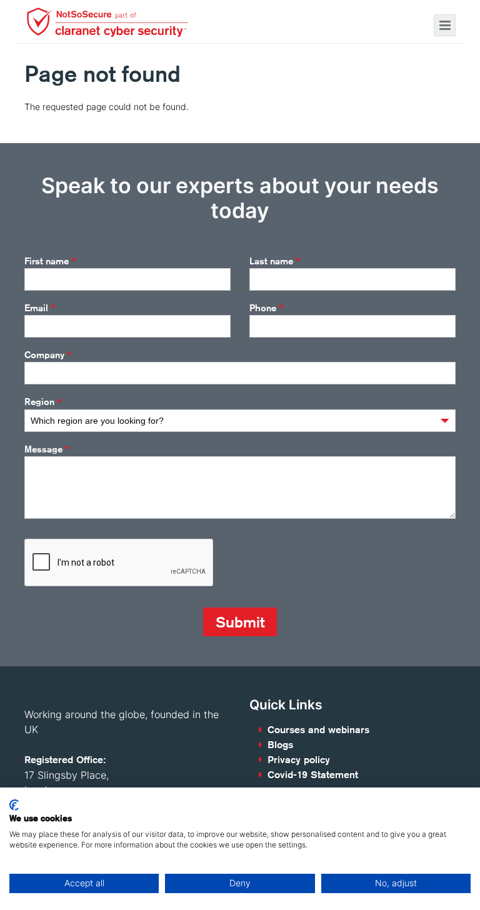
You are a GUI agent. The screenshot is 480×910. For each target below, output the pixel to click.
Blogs (280, 745)
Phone (266, 308)
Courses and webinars (318, 730)
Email (39, 308)
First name (50, 261)
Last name (274, 261)
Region (42, 402)
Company (47, 355)
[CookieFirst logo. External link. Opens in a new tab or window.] (14, 805)
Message (46, 449)
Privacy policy (299, 760)
